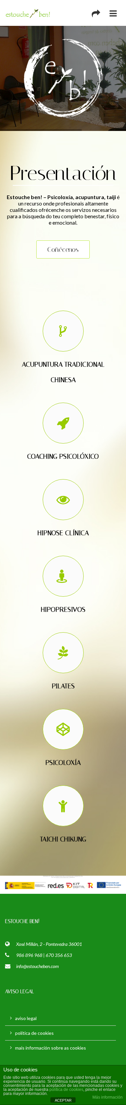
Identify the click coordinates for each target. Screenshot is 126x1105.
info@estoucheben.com (37, 966)
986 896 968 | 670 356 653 (44, 955)
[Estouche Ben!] (28, 13)
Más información (107, 1097)
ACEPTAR (63, 1100)
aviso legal (26, 1018)
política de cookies (34, 1033)
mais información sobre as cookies (50, 1048)
